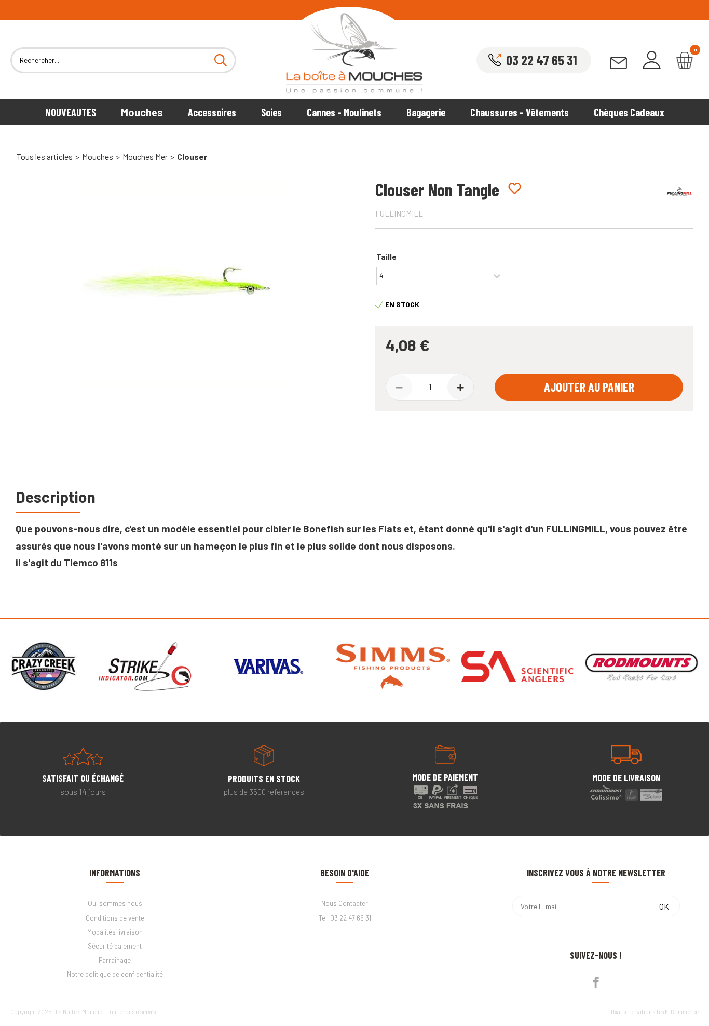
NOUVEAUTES (70, 112)
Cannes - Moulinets (344, 112)
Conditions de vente (115, 918)
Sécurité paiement (115, 946)
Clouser (192, 157)
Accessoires (212, 112)
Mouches (142, 112)
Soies (271, 112)
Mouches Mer (145, 157)
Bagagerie (425, 112)
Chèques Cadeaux (629, 112)
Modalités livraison (115, 932)
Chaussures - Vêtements (519, 112)
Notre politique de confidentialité (115, 974)
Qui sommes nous (115, 903)
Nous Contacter (344, 903)
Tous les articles (45, 157)
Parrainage (115, 960)
